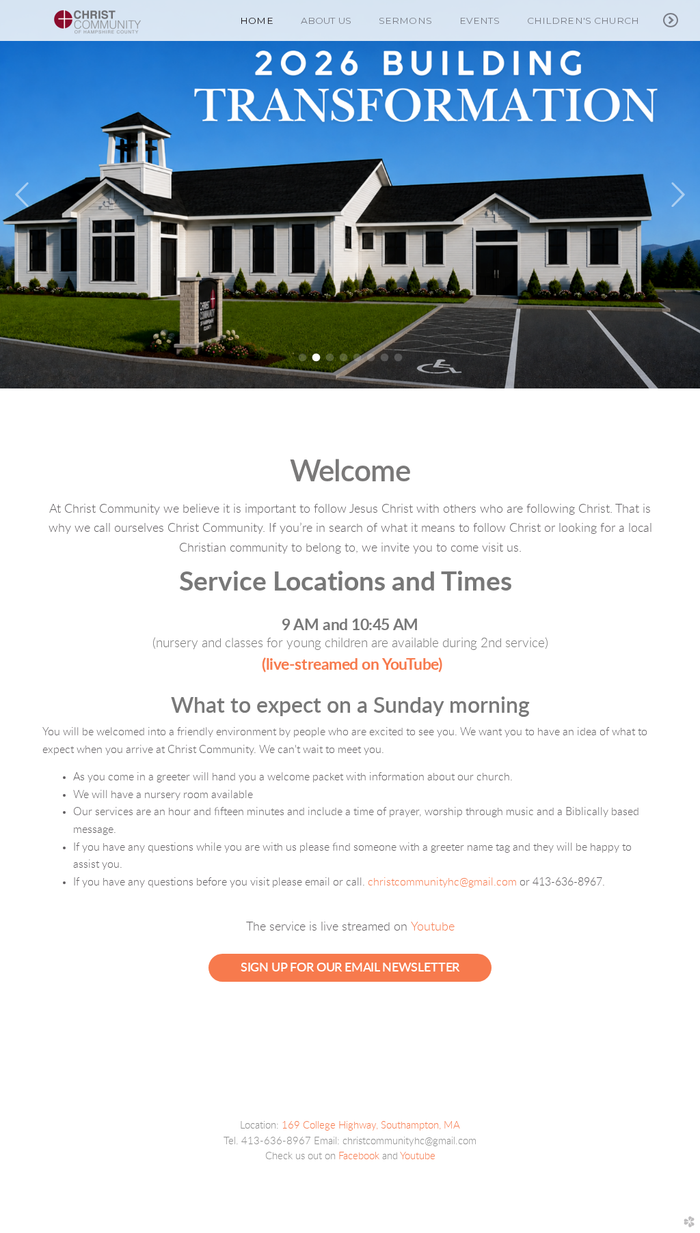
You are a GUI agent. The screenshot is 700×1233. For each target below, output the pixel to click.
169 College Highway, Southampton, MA (371, 1125)
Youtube (433, 927)
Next (677, 195)
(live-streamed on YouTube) (352, 664)
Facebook (358, 1156)
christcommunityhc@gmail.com (442, 882)
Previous (22, 195)
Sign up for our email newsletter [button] (350, 968)
